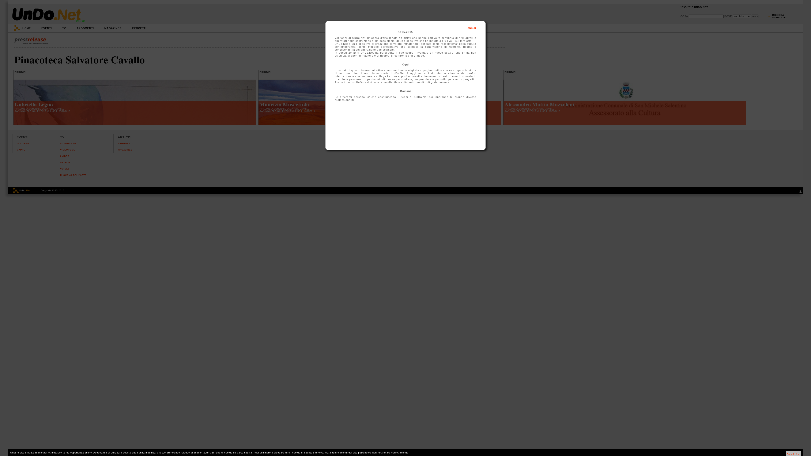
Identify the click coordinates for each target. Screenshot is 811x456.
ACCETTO (793, 453)
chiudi (472, 28)
